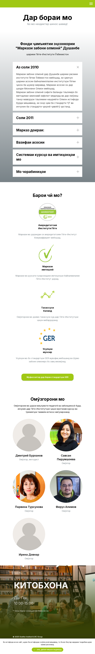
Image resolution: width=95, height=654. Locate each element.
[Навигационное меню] (91, 4)
